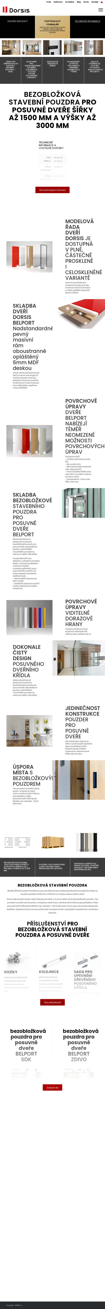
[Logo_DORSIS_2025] (16, 10)
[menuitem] (48, 2)
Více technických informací (52, 190)
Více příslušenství (52, 1002)
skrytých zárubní (24, 899)
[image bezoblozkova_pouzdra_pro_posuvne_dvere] (12, 48)
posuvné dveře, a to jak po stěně (54, 899)
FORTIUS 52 (53, 894)
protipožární (70, 909)
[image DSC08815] (94, 48)
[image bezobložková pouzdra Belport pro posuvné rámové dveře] (33, 48)
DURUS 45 (41, 894)
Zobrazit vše (52, 1087)
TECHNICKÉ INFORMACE (87, 21)
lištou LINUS (79, 894)
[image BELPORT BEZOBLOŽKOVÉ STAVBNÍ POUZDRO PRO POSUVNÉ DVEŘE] (74, 48)
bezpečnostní (81, 909)
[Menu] (99, 10)
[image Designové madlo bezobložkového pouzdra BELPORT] (53, 48)
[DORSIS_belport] (52, 842)
